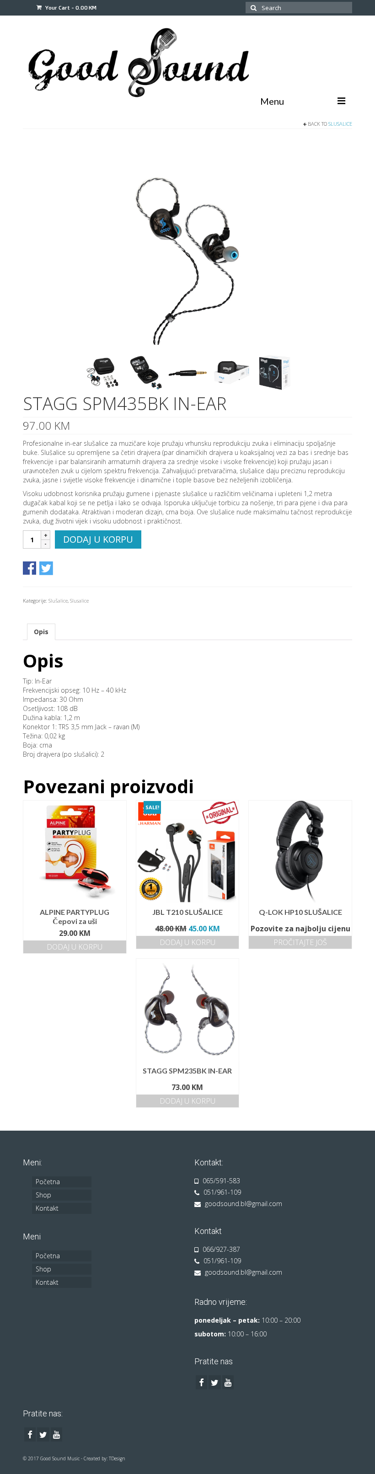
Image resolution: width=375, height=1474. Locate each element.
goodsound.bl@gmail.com (242, 1203)
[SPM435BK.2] (103, 372)
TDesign (117, 1458)
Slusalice (340, 123)
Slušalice (58, 600)
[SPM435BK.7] (189, 372)
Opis (41, 631)
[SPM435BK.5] (232, 372)
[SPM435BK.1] (187, 242)
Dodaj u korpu (98, 539)
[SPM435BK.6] (275, 372)
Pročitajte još (300, 942)
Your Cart (70, 7)
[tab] (41, 632)
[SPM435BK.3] (146, 372)
